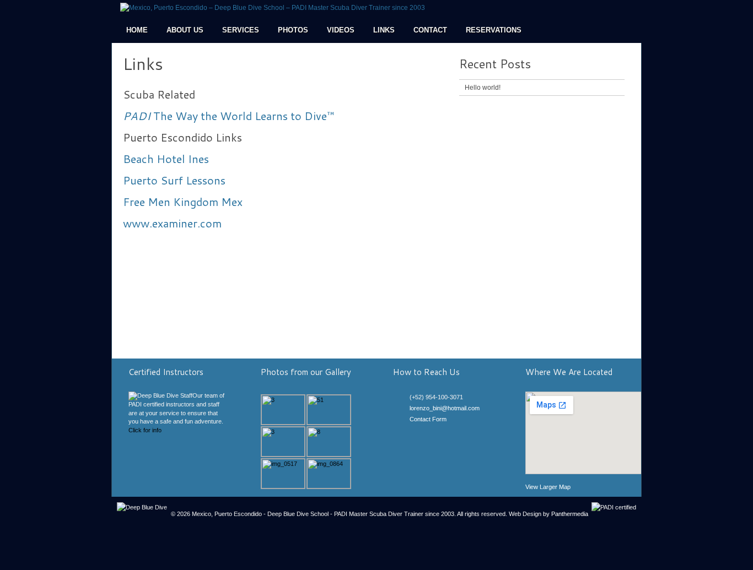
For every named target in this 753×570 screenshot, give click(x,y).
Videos (340, 30)
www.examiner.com (172, 223)
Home (137, 30)
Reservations (493, 30)
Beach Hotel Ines (166, 158)
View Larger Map (548, 487)
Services (240, 30)
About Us (184, 30)
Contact (430, 30)
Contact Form (428, 419)
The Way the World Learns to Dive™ (229, 115)
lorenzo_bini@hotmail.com (445, 408)
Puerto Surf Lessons (174, 180)
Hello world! (483, 87)
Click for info (145, 430)
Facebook (414, 431)
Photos (293, 30)
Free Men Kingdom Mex (183, 201)
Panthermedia (569, 514)
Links (384, 30)
